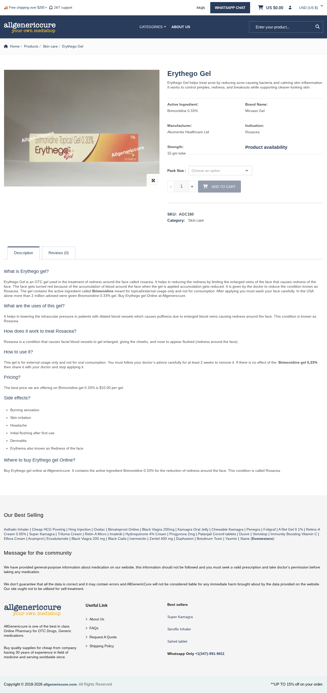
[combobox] (308, 8)
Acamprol (35, 538)
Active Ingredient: (182, 104)
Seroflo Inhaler (179, 629)
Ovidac (99, 529)
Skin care (50, 46)
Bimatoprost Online (123, 529)
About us (96, 619)
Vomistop (260, 534)
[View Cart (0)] (261, 8)
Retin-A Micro (96, 534)
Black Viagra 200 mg (88, 538)
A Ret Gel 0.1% (290, 529)
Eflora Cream (14, 538)
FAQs (201, 8)
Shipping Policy (101, 646)
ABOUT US (180, 27)
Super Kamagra (42, 534)
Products (31, 46)
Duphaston (185, 538)
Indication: (254, 126)
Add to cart (224, 187)
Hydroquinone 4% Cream (145, 534)
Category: (176, 220)
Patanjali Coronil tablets (217, 534)
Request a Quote (103, 637)
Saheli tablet (177, 641)
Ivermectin (138, 538)
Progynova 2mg (182, 534)
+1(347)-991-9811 (210, 654)
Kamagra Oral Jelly (193, 529)
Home (15, 46)
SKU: (172, 214)
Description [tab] (23, 253)
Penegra (253, 529)
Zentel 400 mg (161, 538)
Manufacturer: (179, 126)
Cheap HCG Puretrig (48, 529)
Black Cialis (117, 538)
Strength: (175, 147)
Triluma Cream (70, 534)
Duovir (244, 534)
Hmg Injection (79, 529)
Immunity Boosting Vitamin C (294, 534)
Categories (150, 27)
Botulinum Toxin (209, 538)
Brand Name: (256, 104)
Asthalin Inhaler (16, 529)
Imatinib (116, 534)
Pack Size (175, 171)
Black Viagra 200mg (158, 529)
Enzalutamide (57, 538)
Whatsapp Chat (230, 8)
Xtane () (257, 538)
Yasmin (231, 538)
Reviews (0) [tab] (59, 253)
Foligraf (269, 529)
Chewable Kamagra (227, 529)
